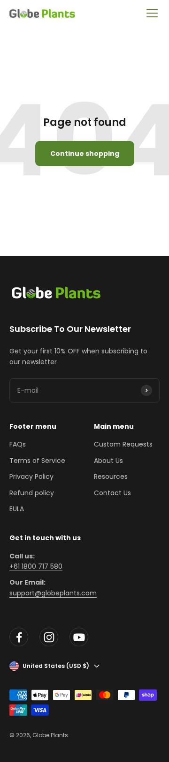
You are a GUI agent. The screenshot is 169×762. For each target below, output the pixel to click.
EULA (16, 508)
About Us (108, 460)
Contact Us (112, 493)
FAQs (17, 444)
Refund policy (31, 493)
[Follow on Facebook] (19, 637)
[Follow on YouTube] (79, 637)
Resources (111, 476)
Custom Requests (123, 444)
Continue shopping (84, 153)
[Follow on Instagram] (49, 637)
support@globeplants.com (53, 593)
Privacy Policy (31, 476)
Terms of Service (37, 460)
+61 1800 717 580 (35, 566)
